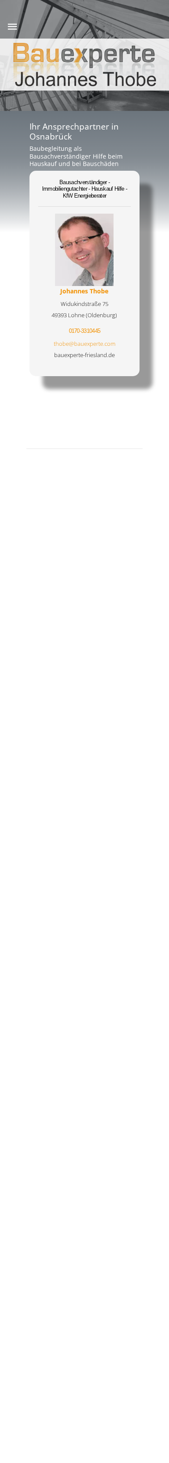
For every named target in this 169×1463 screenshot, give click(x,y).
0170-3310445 (85, 331)
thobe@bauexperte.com (84, 344)
